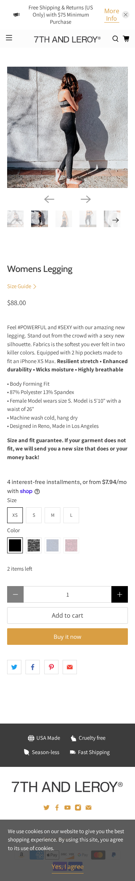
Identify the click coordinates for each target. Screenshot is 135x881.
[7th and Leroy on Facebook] (57, 809)
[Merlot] (71, 545)
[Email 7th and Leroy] (88, 809)
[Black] (15, 545)
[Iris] (52, 545)
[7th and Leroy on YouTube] (67, 809)
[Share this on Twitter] (14, 667)
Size (11, 500)
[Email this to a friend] (70, 667)
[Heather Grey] (34, 545)
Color (13, 530)
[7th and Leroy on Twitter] (46, 809)
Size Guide (19, 286)
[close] (125, 14)
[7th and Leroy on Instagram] (78, 809)
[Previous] (49, 199)
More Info (111, 15)
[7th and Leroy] (67, 38)
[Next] (86, 199)
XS (15, 515)
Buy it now (67, 636)
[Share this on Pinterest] (51, 667)
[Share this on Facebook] (33, 667)
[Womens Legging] (67, 127)
